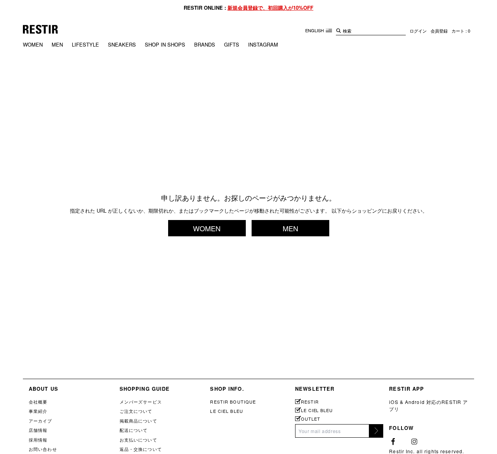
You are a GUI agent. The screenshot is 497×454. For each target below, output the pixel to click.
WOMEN (33, 44)
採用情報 (38, 440)
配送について (134, 430)
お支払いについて (138, 440)
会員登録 (439, 31)
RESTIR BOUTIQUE (233, 402)
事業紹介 (38, 411)
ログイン (418, 31)
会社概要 (38, 402)
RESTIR (309, 402)
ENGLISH (315, 30)
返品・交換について (141, 449)
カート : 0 (461, 31)
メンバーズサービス (141, 402)
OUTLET (310, 419)
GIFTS (231, 44)
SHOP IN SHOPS (165, 44)
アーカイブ (40, 421)
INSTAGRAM (263, 44)
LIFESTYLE (85, 44)
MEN (57, 44)
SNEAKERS (122, 44)
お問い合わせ (43, 449)
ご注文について (136, 411)
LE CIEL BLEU (226, 411)
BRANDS (204, 44)
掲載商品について (138, 421)
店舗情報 (38, 430)
